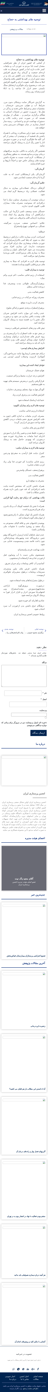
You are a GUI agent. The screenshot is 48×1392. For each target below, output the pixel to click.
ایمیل (44, 699)
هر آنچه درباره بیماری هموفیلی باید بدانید (29, 1275)
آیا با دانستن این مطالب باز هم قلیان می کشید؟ (27, 1089)
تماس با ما (25, 1379)
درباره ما (12, 1379)
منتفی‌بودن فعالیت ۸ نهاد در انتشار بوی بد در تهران (26, 1216)
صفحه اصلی (38, 1376)
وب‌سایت (43, 710)
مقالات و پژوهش (16, 29)
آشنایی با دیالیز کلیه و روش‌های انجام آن (30, 1342)
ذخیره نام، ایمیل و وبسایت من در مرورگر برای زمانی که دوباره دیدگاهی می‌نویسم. (24, 724)
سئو (24, 1388)
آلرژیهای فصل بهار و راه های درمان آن (30, 1151)
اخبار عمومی (10, 1376)
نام (45, 693)
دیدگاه (44, 663)
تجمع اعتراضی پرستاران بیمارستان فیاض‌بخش (26, 956)
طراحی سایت (33, 1388)
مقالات (36, 1379)
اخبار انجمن (24, 1376)
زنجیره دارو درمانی (38, 1026)
